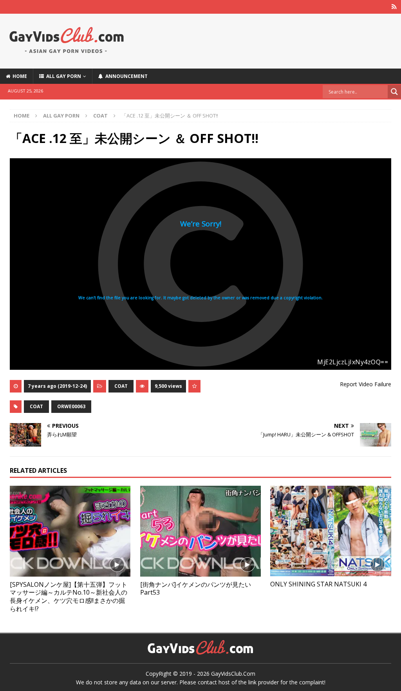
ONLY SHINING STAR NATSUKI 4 (318, 584)
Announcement (125, 76)
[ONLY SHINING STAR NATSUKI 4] (330, 531)
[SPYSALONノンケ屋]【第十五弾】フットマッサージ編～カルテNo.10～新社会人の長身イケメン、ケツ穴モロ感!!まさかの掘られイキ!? (68, 596)
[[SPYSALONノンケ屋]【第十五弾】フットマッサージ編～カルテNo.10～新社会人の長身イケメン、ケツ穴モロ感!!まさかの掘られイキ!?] (70, 531)
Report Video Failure (365, 384)
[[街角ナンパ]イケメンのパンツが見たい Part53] (200, 531)
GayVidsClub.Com (233, 673)
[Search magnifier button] (394, 91)
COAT (121, 386)
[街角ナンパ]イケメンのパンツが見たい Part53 (195, 588)
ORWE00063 (71, 406)
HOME (18, 76)
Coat (36, 406)
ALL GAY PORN (62, 76)
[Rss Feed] (394, 7)
